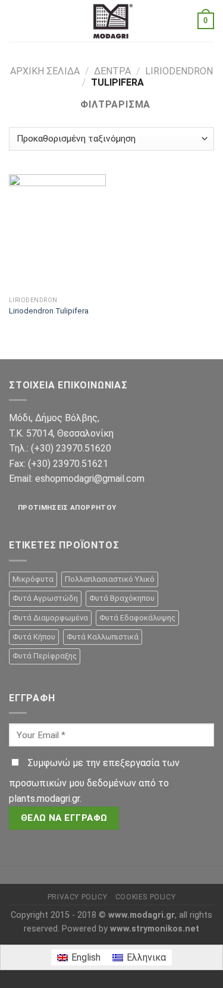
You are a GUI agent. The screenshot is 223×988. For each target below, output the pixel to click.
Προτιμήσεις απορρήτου (67, 507)
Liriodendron (179, 71)
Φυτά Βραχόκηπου (122, 598)
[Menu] (16, 20)
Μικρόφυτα (33, 579)
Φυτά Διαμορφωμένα (50, 617)
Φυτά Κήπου (33, 636)
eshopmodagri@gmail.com (90, 478)
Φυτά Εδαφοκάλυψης (137, 617)
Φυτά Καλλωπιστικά (103, 636)
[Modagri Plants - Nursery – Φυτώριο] (111, 21)
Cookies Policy (145, 897)
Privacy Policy (78, 897)
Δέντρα (112, 71)
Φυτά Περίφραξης (44, 655)
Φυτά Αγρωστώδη (45, 598)
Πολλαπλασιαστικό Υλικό (110, 579)
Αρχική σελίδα (45, 71)
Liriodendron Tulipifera (49, 310)
